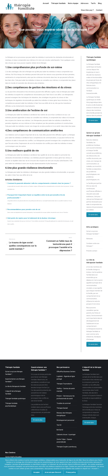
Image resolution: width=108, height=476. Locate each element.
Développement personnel (65, 420)
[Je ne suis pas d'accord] (105, 467)
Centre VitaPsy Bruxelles (13, 457)
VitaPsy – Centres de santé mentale (66, 390)
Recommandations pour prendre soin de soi (23, 209)
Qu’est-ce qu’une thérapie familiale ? (92, 232)
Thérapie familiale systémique (15, 398)
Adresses (89, 238)
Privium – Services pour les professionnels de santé (66, 397)
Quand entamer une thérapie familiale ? (15, 380)
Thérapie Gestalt (62, 408)
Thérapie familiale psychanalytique (11, 404)
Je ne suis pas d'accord (53, 472)
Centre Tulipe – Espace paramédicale (64, 440)
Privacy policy (71, 472)
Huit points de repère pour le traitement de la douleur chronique (31, 218)
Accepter (36, 472)
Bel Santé (60, 430)
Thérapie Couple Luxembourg (66, 447)
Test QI (59, 425)
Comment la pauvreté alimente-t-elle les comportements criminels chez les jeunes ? (39, 183)
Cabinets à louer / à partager (66, 434)
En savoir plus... (94, 120)
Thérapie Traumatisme (64, 384)
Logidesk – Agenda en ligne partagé (66, 377)
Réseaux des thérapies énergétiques (64, 414)
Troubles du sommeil (64, 403)
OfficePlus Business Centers (66, 371)
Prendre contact (91, 251)
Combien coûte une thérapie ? (92, 245)
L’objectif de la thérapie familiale (13, 392)
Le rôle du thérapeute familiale (15, 386)
